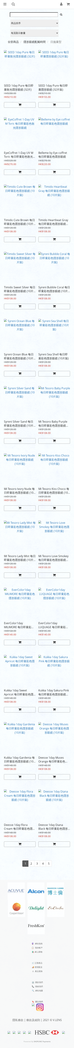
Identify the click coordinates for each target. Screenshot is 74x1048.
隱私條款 (17, 1020)
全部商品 (13, 42)
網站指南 (39, 943)
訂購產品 (38, 963)
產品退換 (39, 971)
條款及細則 (33, 1020)
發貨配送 (38, 967)
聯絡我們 (39, 986)
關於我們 (39, 982)
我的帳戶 (39, 947)
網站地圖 (39, 990)
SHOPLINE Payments (42, 1041)
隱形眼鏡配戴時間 (35, 42)
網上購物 (38, 952)
